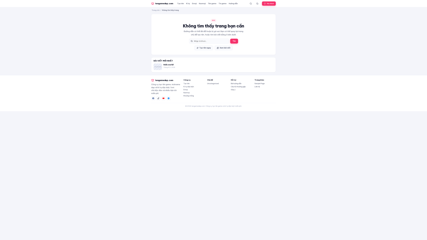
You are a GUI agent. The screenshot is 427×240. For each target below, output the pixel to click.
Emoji (194, 3)
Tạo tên (180, 3)
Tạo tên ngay (205, 48)
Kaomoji (202, 3)
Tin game (223, 3)
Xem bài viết (225, 48)
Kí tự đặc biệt (188, 87)
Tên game (212, 3)
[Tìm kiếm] (251, 3)
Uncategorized (213, 83)
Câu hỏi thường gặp (238, 87)
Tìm (234, 41)
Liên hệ (257, 87)
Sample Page (260, 83)
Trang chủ (156, 10)
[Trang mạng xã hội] (153, 98)
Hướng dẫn (233, 3)
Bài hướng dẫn (236, 83)
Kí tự (188, 3)
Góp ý (233, 90)
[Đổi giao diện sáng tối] (257, 3)
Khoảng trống (188, 96)
